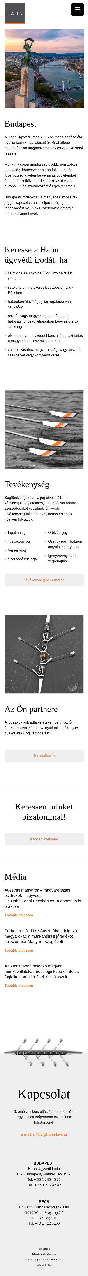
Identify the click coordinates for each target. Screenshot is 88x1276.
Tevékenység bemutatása (44, 580)
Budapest (44, 1163)
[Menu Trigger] (77, 9)
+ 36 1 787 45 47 (48, 1185)
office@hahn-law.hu (50, 1135)
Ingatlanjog (17, 533)
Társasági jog (19, 541)
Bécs (44, 1202)
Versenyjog (17, 550)
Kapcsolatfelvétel (44, 839)
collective (47, 1265)
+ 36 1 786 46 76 (47, 1180)
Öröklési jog (57, 533)
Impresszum (44, 1249)
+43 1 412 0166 (47, 1223)
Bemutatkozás (44, 755)
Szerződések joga (22, 559)
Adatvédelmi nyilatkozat (44, 1254)
